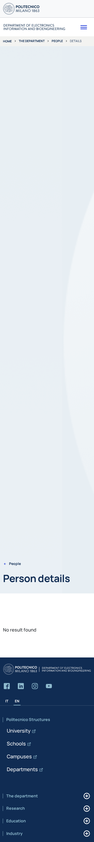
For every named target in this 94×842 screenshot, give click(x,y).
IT (6, 701)
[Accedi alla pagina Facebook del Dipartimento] (7, 686)
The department (32, 41)
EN (17, 701)
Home (7, 41)
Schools (16, 743)
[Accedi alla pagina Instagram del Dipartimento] (35, 686)
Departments (22, 769)
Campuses (19, 756)
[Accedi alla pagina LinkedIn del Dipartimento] (21, 686)
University (19, 730)
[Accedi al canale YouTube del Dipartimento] (49, 686)
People (57, 41)
